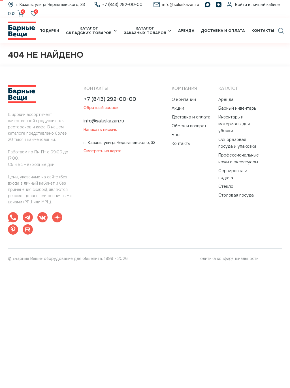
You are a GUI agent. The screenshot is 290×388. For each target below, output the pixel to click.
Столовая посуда (236, 195)
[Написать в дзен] (57, 218)
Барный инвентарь (237, 108)
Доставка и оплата (223, 30)
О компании (184, 99)
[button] (281, 30)
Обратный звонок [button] (101, 107)
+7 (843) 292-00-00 (110, 99)
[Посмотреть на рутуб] (28, 230)
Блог (177, 134)
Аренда (186, 30)
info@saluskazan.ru (104, 121)
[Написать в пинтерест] (13, 230)
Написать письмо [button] (101, 129)
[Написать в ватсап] (13, 218)
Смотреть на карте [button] (102, 151)
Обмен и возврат (189, 126)
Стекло (225, 186)
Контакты (262, 30)
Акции (178, 108)
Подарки (49, 30)
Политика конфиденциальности (228, 258)
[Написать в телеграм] (28, 218)
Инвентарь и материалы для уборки (234, 123)
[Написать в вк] (42, 218)
